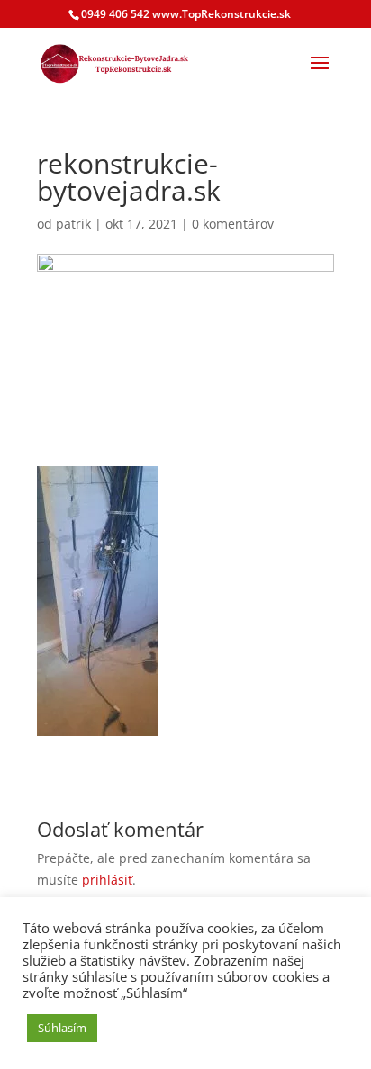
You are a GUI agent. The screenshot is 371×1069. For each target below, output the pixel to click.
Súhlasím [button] (62, 1028)
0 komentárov (233, 223)
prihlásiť (107, 879)
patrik (73, 223)
